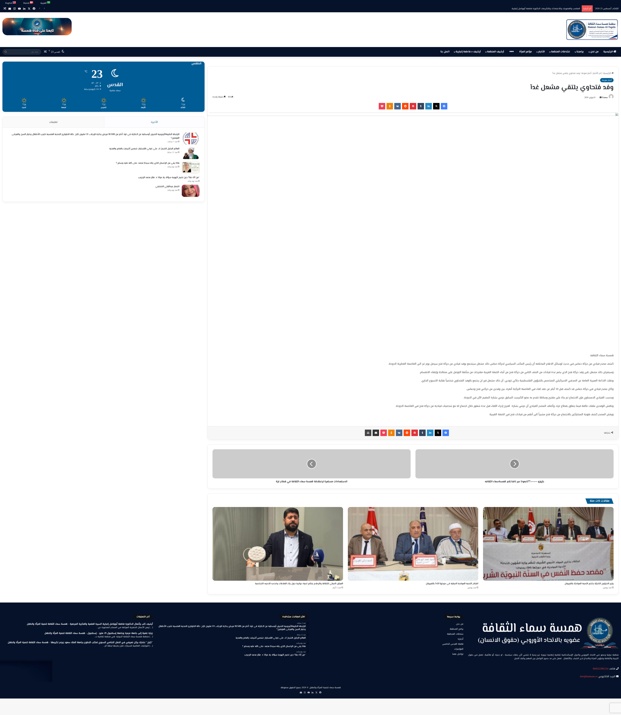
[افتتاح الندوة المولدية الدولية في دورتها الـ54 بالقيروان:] (413, 544)
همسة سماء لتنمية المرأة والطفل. (325, 687)
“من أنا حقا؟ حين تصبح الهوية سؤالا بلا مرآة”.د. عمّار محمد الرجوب (169, 177)
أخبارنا (460, 639)
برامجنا (580, 52)
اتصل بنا (444, 52)
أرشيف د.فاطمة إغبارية (468, 52)
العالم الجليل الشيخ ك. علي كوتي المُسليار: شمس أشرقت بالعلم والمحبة (144, 149)
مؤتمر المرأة (525, 52)
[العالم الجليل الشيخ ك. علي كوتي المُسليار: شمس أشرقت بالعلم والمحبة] (191, 153)
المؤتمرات (458, 649)
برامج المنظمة (456, 629)
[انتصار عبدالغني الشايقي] (191, 191)
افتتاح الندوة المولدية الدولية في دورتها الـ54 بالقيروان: (451, 584)
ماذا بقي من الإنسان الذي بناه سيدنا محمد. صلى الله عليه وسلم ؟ (147, 163)
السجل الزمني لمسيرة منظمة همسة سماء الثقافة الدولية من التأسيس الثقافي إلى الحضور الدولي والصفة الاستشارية (526, 8)
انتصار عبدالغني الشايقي (167, 186)
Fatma (605, 97)
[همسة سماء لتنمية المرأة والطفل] (592, 30)
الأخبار (541, 52)
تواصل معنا (457, 654)
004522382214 (600, 668)
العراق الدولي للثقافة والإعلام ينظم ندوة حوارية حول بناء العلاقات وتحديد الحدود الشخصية (299, 584)
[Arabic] (49, 2)
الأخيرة (154, 122)
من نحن (594, 52)
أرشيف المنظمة (495, 52)
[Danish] (31, 2)
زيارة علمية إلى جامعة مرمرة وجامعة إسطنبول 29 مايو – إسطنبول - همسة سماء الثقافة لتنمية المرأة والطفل (98, 633)
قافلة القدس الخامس (452, 644)
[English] (14, 2)
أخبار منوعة (586, 73)
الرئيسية (608, 52)
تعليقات (53, 122)
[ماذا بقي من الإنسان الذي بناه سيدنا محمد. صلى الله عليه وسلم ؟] (191, 167)
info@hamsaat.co (589, 676)
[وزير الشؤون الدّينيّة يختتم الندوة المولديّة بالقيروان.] (548, 544)
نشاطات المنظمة (560, 52)
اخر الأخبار (597, 73)
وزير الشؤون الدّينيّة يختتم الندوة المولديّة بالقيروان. (589, 584)
